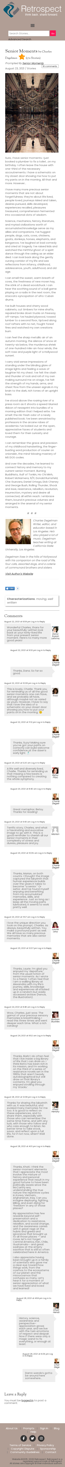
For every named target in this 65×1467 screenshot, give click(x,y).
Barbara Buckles (55, 1020)
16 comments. (50, 66)
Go (52, 33)
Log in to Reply (38, 621)
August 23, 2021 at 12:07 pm (23, 948)
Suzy (55, 695)
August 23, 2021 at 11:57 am (17, 917)
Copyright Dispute (22, 1448)
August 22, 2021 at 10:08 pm (17, 683)
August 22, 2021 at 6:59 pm (17, 621)
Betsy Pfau (55, 776)
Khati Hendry (55, 1110)
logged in (27, 1400)
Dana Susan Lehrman (56, 636)
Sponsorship (48, 1448)
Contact (50, 1452)
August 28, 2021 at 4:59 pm (29, 1298)
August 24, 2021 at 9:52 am (23, 1035)
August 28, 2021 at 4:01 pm (23, 1146)
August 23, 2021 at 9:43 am (17, 821)
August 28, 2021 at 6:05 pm (36, 1354)
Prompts (28, 1428)
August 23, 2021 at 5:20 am (17, 762)
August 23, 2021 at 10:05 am (24, 853)
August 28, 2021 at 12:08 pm (17, 1097)
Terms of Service (20, 1445)
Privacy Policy (45, 1445)
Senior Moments (21, 51)
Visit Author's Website (19, 574)
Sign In (44, 1428)
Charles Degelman (58, 663)
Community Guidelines (25, 1452)
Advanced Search (19, 39)
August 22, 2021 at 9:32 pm (23, 650)
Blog (56, 1428)
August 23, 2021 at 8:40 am (23, 788)
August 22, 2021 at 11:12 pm (23, 722)
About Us (12, 1428)
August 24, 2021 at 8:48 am (17, 1007)
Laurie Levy (55, 930)
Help (33, 1432)
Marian (55, 834)
